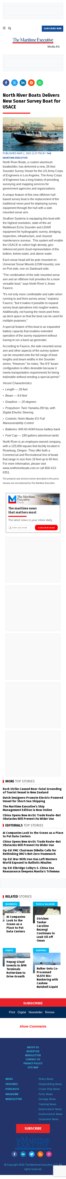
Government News (50, 1109)
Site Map (32, 1067)
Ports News (45, 1094)
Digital (22, 1012)
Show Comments (33, 1026)
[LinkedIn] (23, 1154)
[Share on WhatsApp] (39, 82)
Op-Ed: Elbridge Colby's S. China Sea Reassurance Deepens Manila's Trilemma (31, 869)
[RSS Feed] (40, 1154)
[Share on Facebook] (6, 82)
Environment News (50, 1114)
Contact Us (33, 1059)
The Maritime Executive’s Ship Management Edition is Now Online (27, 808)
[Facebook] (14, 1154)
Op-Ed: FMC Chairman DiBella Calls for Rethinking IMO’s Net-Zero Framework (29, 852)
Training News (47, 1104)
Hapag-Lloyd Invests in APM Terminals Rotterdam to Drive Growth (16, 969)
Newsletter (36, 1012)
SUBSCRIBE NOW (52, 28)
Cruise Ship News (49, 1089)
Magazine (12, 1094)
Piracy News (45, 1079)
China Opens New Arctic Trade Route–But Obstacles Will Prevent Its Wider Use (32, 817)
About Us (33, 1047)
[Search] (9, 29)
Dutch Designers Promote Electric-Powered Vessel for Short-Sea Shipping (33, 799)
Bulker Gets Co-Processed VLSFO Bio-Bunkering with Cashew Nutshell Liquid (47, 978)
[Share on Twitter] (14, 82)
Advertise (33, 1051)
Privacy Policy (33, 1063)
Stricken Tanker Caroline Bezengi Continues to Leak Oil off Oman (46, 929)
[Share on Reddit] (31, 82)
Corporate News (48, 1119)
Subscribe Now (46, 528)
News (9, 1079)
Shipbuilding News (50, 1084)
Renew (49, 1012)
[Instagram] (49, 1154)
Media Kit (53, 46)
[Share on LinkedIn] (23, 82)
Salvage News (47, 1099)
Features (12, 1084)
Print (12, 1012)
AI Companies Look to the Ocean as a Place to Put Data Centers (15, 924)
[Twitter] (32, 1154)
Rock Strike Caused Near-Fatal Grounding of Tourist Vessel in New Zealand (32, 790)
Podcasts (12, 1089)
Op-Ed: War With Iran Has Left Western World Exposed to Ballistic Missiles (30, 860)
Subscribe (33, 1128)
